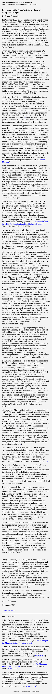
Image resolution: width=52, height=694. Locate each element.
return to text (27, 643)
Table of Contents (9, 610)
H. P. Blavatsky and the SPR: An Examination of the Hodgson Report (25, 223)
